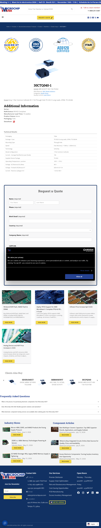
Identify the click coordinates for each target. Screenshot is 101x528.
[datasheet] (14, 122)
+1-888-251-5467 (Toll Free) (37, 481)
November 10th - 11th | (74, 2)
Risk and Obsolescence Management (62, 484)
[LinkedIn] (88, 17)
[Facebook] (93, 17)
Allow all (79, 276)
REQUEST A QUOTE (44, 17)
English (93, 524)
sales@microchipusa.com (36, 495)
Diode (6, 100)
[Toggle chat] (5, 523)
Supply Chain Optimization (58, 481)
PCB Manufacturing (56, 492)
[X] (95, 17)
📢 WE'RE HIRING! (57, 502)
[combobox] (50, 230)
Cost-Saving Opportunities (58, 488)
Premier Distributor (56, 477)
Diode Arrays (44, 93)
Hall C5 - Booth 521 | (54, 2)
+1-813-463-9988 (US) (35, 484)
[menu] (3, 17)
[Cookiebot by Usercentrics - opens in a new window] (84, 250)
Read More (8, 322)
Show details (84, 270)
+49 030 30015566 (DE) (35, 488)
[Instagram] (91, 17)
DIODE (36, 89)
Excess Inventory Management (60, 495)
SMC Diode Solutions (49, 91)
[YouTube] (98, 17)
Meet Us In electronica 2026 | (31, 2)
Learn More (47, 95)
